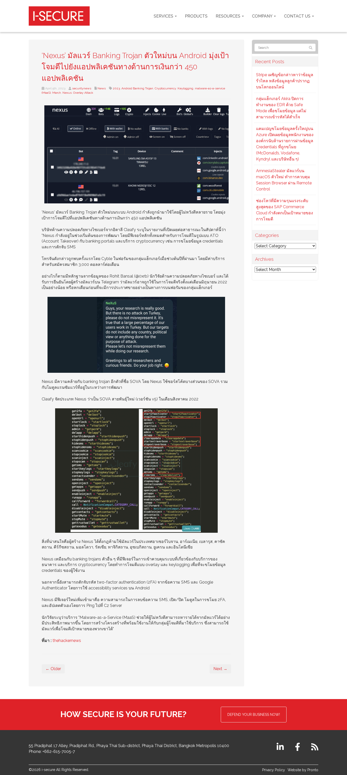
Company (262, 16)
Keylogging (185, 88)
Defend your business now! (253, 715)
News (102, 88)
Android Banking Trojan (137, 88)
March (56, 92)
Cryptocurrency (165, 88)
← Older (53, 668)
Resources (228, 16)
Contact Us (297, 16)
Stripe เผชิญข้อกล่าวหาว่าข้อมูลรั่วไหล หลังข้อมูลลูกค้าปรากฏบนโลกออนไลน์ (284, 80)
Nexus (67, 92)
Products (196, 16)
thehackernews (67, 640)
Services (164, 16)
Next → (220, 668)
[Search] (311, 48)
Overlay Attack (83, 92)
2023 (116, 88)
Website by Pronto (303, 770)
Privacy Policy (273, 770)
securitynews (81, 88)
